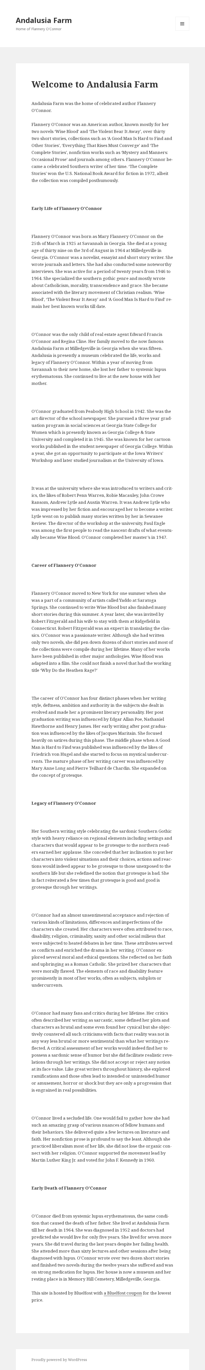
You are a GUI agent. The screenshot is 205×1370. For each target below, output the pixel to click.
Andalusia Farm (44, 20)
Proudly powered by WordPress (59, 1359)
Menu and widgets (182, 30)
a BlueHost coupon (123, 1293)
